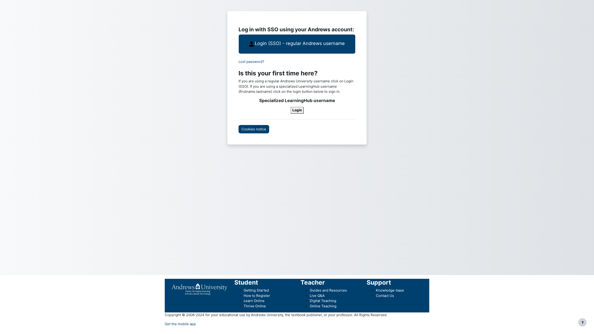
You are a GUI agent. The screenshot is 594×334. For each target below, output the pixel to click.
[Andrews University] (199, 289)
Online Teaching (323, 306)
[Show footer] (582, 322)
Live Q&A (317, 295)
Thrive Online (255, 306)
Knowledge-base (390, 290)
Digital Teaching (323, 301)
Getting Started (256, 290)
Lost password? (251, 61)
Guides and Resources (328, 290)
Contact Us (385, 295)
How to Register (257, 295)
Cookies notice (254, 129)
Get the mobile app (180, 324)
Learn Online (254, 301)
